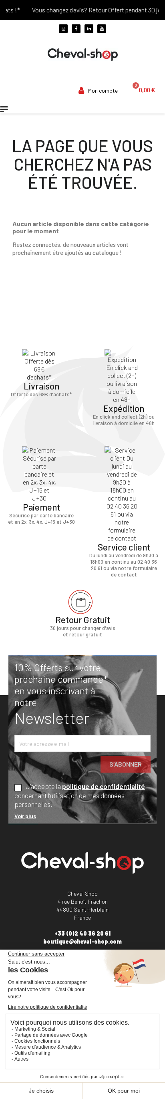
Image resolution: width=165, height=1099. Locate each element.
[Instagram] (63, 28)
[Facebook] (76, 28)
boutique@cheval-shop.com (82, 941)
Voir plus (25, 816)
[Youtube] (101, 28)
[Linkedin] (89, 28)
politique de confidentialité (103, 786)
